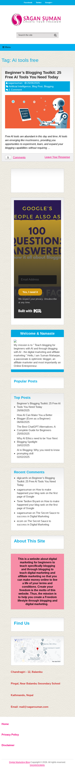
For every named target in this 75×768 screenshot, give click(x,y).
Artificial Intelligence (20, 86)
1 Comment (15, 89)
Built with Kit (30, 311)
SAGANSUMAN (37, 765)
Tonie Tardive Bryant (28, 501)
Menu (8, 47)
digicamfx (22, 477)
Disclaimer (8, 745)
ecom (20, 521)
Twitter (39, 2)
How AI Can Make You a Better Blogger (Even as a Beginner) (34, 417)
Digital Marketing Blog (19, 762)
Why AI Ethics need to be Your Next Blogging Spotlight (37, 440)
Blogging (49, 86)
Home (5, 723)
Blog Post (37, 86)
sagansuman (15, 82)
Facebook (28, 2)
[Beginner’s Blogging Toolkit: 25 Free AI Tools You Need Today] (37, 111)
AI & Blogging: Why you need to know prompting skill (38, 451)
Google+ (48, 2)
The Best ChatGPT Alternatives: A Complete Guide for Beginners (36, 428)
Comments (19, 157)
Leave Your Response (57, 157)
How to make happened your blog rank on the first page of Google (37, 493)
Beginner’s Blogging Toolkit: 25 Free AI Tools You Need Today (33, 74)
